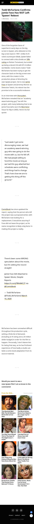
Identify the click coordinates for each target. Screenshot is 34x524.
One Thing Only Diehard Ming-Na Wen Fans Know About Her (9, 459)
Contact (17, 515)
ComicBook (6, 209)
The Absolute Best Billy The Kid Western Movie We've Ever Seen (8, 413)
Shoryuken (21, 96)
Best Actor (25, 107)
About (23, 515)
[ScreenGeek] (17, 2)
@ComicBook (10, 286)
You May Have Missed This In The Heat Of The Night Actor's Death (9, 436)
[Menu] (3, 2)
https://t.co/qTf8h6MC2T (14, 283)
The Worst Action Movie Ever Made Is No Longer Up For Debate (24, 413)
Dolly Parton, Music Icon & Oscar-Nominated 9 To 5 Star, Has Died (24, 483)
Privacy (11, 515)
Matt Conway (6, 18)
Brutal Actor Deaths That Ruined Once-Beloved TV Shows (8, 482)
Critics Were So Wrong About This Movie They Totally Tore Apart (25, 460)
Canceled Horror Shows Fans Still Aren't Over (23, 436)
